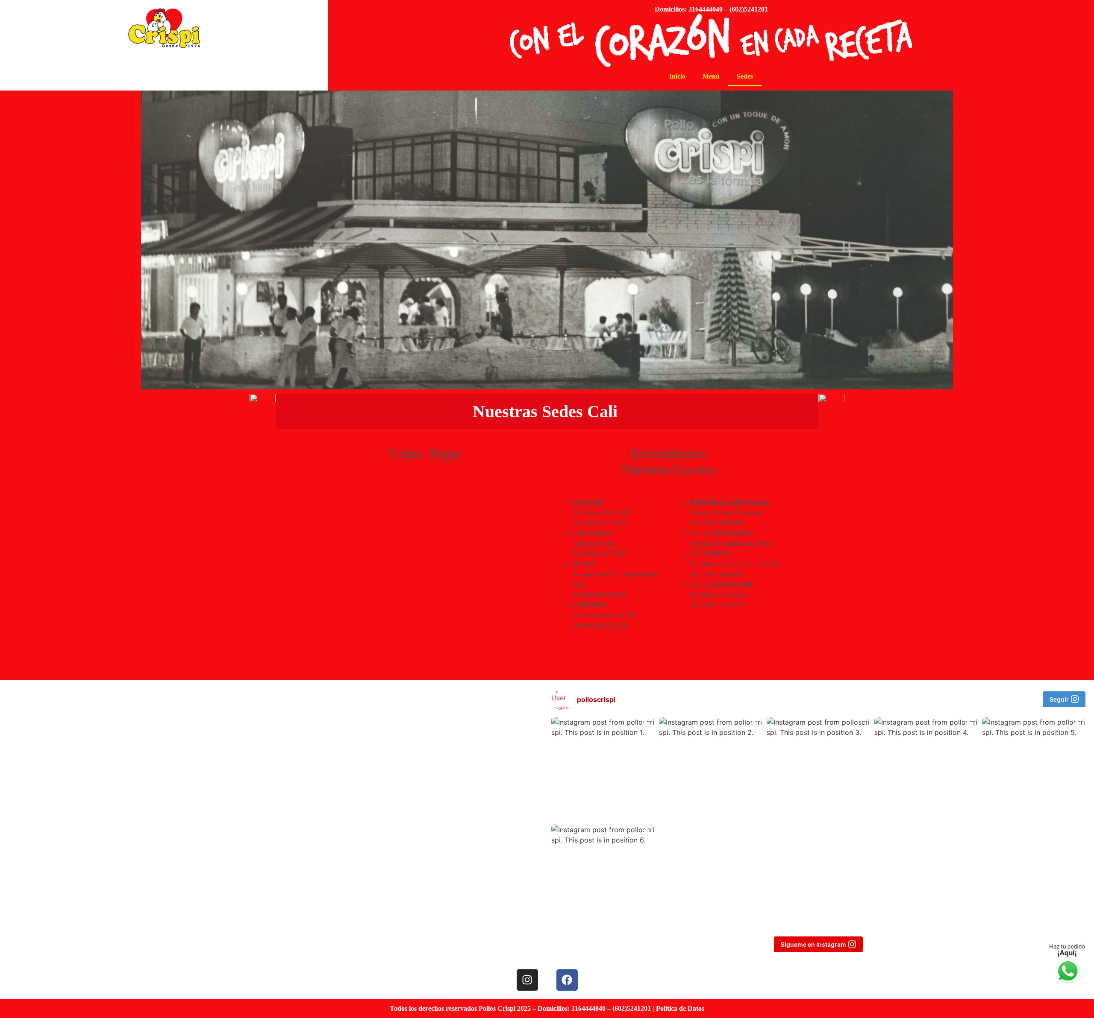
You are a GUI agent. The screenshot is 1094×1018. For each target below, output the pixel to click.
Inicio (677, 76)
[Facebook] (567, 980)
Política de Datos (680, 1008)
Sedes (745, 76)
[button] (564, 699)
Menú (711, 76)
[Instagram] (527, 980)
